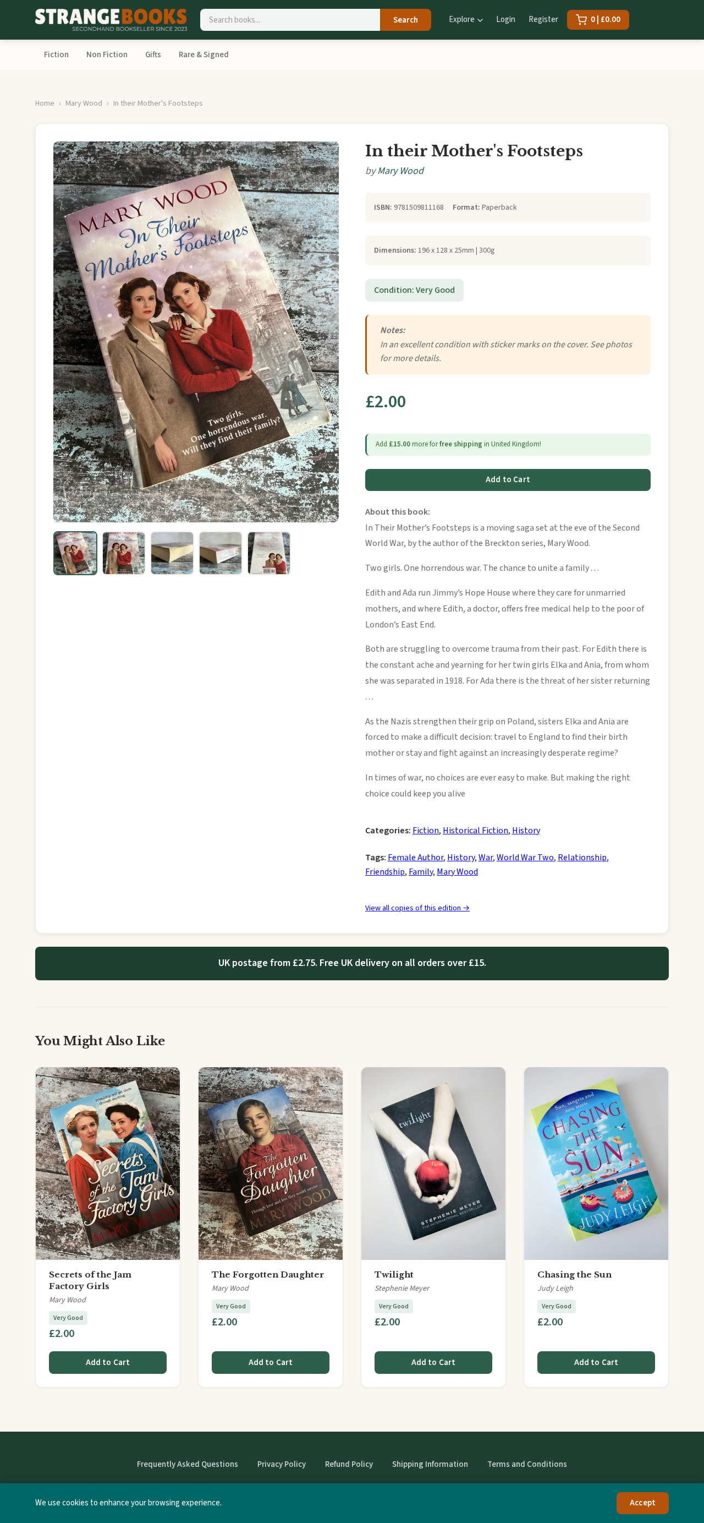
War (486, 857)
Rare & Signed (204, 55)
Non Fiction (107, 55)
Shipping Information (430, 1464)
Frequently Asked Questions (187, 1464)
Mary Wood (83, 103)
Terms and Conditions (527, 1464)
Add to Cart (508, 479)
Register (543, 19)
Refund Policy (349, 1464)
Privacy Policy (281, 1464)
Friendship (385, 872)
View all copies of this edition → (417, 908)
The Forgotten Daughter (268, 1274)
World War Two (525, 857)
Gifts (153, 55)
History (526, 831)
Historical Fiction (475, 831)
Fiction (56, 55)
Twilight (394, 1274)
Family (421, 872)
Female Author (415, 857)
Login (505, 19)
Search (405, 20)
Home (44, 103)
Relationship (582, 857)
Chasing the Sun (574, 1274)
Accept (643, 1503)
